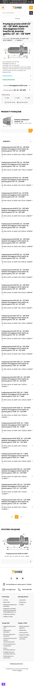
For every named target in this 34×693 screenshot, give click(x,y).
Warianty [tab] (6, 141)
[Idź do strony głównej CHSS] (17, 572)
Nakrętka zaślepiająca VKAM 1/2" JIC (21, 120)
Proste (17, 19)
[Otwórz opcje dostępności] (3, 684)
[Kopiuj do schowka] (4, 36)
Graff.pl (20, 670)
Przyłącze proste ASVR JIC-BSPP (17, 554)
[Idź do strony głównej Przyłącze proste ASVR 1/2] (17, 7)
